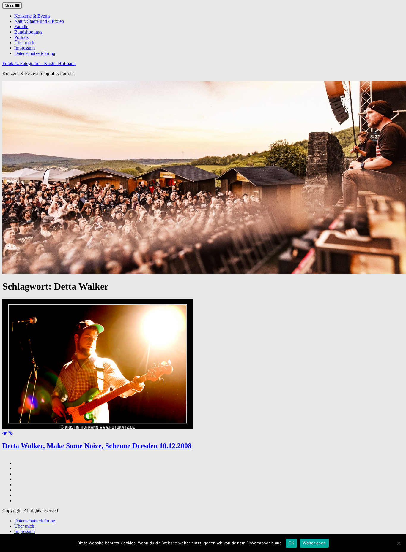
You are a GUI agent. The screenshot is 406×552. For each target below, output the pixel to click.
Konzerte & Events (32, 15)
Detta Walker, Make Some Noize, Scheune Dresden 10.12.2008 (96, 446)
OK (291, 542)
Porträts (21, 37)
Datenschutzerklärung (34, 53)
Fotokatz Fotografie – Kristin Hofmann (39, 63)
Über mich (24, 42)
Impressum (24, 47)
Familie (21, 26)
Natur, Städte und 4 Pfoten (39, 21)
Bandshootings (28, 31)
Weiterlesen (314, 542)
